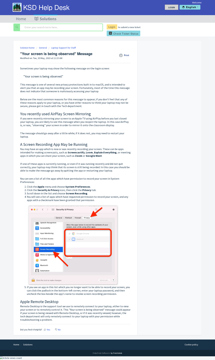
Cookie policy (191, 344)
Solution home (27, 47)
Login (112, 27)
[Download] (101, 139)
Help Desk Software (101, 353)
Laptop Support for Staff (63, 47)
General (43, 47)
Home (21, 18)
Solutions (48, 18)
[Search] (17, 27)
